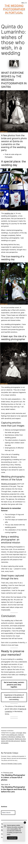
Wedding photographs (9, 484)
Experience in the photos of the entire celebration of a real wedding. (14, 697)
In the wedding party (11, 734)
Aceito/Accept (12, 838)
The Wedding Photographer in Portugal (14, 9)
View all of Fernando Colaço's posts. (11, 763)
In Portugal (19, 732)
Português (8, 157)
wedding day (8, 213)
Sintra (24, 732)
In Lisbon (12, 732)
